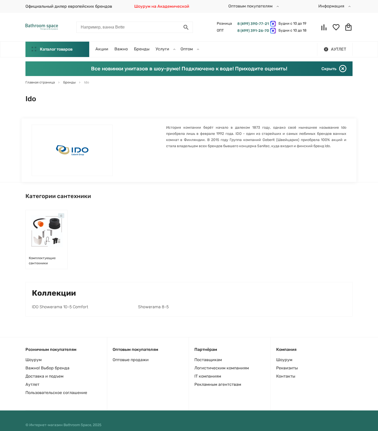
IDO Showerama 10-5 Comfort (60, 306)
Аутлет (32, 384)
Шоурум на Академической (161, 6)
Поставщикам (208, 359)
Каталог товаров (56, 49)
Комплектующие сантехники (42, 260)
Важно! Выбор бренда (47, 368)
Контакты (285, 376)
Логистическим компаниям (221, 368)
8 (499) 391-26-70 (252, 31)
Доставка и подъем (44, 376)
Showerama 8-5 (153, 306)
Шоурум (33, 359)
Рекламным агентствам (217, 384)
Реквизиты (287, 368)
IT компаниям (207, 376)
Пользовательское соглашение (56, 392)
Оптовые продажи (131, 359)
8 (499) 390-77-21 (252, 24)
